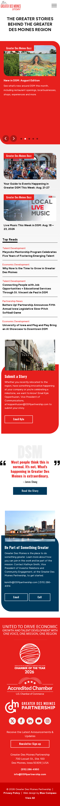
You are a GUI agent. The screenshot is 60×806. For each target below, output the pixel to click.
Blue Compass (48, 792)
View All (30, 797)
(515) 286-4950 (30, 769)
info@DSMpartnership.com (30, 774)
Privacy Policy (12, 792)
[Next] (13, 138)
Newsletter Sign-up (30, 744)
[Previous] (5, 138)
